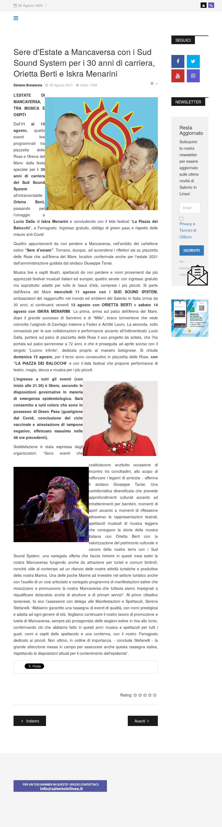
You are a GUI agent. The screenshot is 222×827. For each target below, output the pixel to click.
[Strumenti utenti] (154, 84)
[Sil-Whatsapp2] (189, 317)
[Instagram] (193, 75)
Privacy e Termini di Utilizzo (187, 230)
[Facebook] (177, 61)
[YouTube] (177, 75)
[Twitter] (193, 61)
